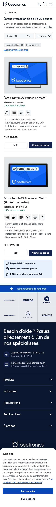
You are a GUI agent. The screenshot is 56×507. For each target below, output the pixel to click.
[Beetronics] (14, 4)
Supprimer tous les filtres (16, 50)
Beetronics (18, 443)
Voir (15, 145)
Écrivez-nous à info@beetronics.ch (28, 363)
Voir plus (48, 27)
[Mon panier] (44, 4)
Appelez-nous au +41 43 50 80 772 (27, 353)
